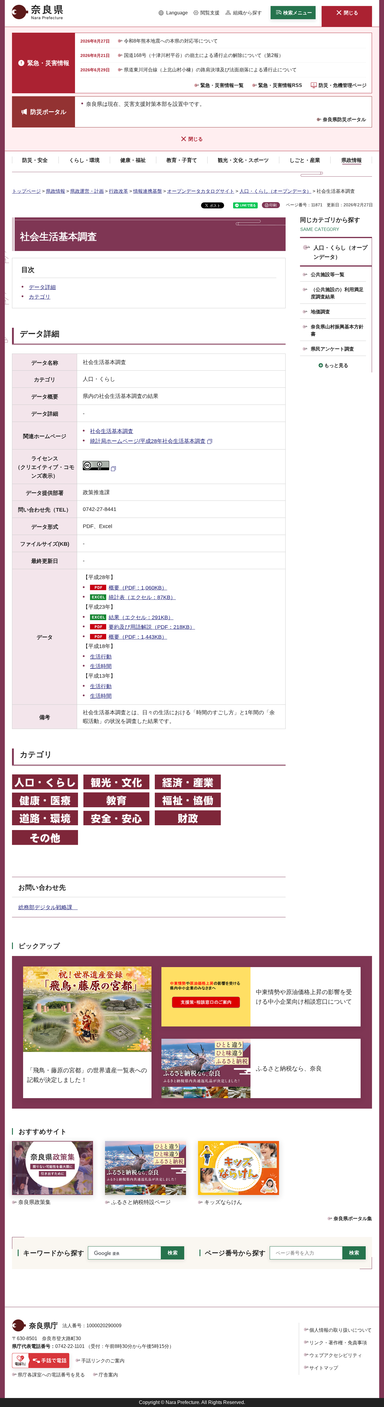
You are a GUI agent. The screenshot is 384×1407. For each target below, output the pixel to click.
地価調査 (320, 311)
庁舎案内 (108, 1374)
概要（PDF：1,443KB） (138, 637)
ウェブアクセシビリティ (335, 1355)
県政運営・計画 (87, 191)
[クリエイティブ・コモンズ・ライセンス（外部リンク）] (100, 468)
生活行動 (101, 657)
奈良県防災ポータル (344, 119)
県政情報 (55, 191)
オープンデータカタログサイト (200, 191)
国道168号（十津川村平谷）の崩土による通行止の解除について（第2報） (204, 55)
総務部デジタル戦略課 (48, 907)
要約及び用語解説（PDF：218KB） (152, 627)
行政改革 (118, 191)
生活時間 (101, 666)
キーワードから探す (53, 1253)
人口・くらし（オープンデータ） (275, 191)
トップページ (26, 191)
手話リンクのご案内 (102, 1360)
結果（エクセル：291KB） (141, 617)
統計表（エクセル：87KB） (142, 597)
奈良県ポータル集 (353, 1218)
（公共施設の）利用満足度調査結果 (337, 293)
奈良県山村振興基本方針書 (337, 330)
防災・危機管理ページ (343, 85)
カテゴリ (39, 297)
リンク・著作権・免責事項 (338, 1342)
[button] (173, 13)
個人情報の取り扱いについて (340, 1330)
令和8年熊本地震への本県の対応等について (171, 40)
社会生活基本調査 (111, 431)
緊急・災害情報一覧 (222, 85)
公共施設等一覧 (327, 274)
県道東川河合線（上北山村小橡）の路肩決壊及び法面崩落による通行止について (210, 69)
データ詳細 (42, 287)
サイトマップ (323, 1367)
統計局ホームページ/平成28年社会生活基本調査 (148, 441)
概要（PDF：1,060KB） (138, 588)
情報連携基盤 (147, 191)
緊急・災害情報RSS (280, 85)
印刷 (273, 205)
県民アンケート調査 (332, 348)
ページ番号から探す (235, 1253)
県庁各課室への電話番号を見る (51, 1374)
